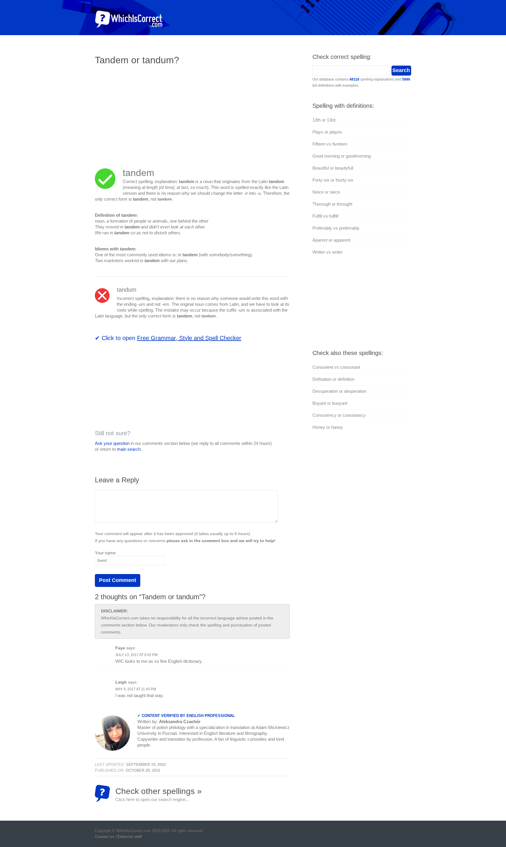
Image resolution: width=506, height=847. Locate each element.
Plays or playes (327, 131)
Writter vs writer (327, 252)
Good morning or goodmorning (341, 155)
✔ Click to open (168, 338)
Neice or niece (326, 191)
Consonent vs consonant (336, 367)
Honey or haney (327, 427)
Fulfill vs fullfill (325, 216)
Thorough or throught (332, 203)
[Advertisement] (144, 113)
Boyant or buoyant (329, 403)
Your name (105, 552)
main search (129, 449)
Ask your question (112, 443)
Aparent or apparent (331, 240)
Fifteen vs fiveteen (329, 143)
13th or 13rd (323, 119)
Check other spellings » (158, 794)
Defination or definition (333, 379)
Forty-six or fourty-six (332, 179)
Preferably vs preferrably (336, 228)
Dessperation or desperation (339, 391)
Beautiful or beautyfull (332, 167)
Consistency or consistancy (339, 415)
